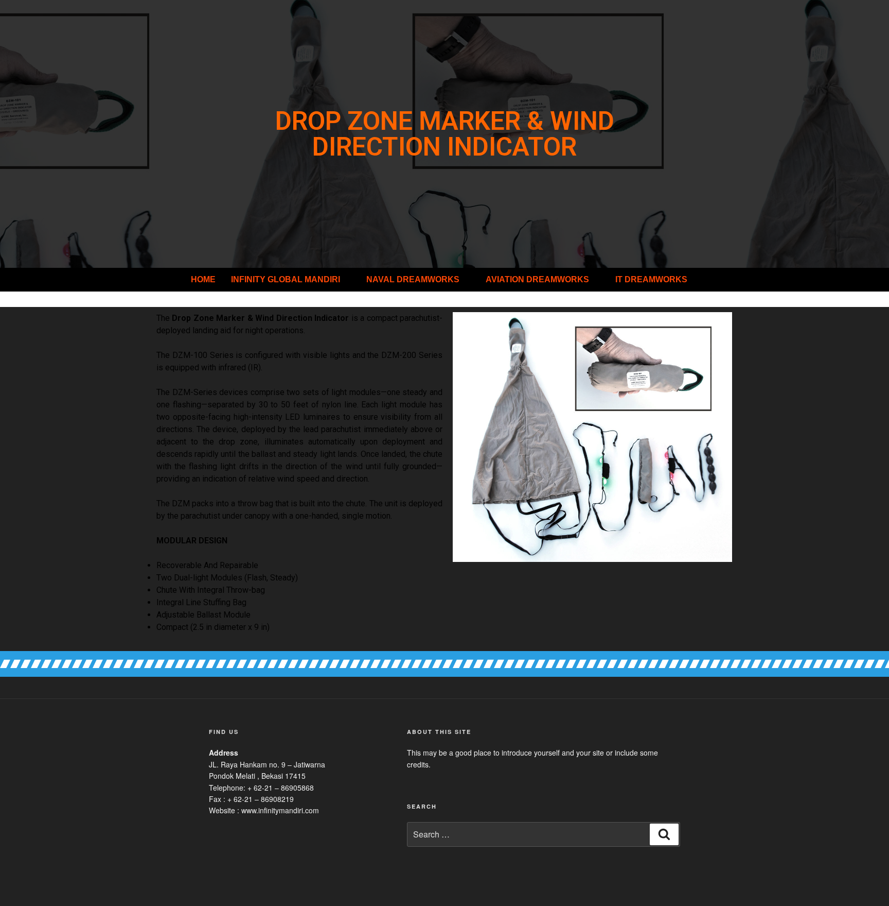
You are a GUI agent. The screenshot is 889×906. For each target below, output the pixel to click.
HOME (203, 279)
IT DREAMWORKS (651, 279)
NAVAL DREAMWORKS (412, 279)
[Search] (664, 834)
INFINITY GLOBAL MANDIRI (285, 279)
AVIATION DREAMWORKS (537, 279)
